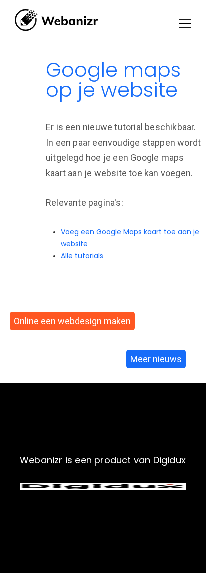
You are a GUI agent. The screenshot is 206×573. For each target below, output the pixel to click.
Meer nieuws (156, 359)
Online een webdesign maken (72, 321)
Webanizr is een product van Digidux (103, 460)
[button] (185, 23)
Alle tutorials (82, 256)
